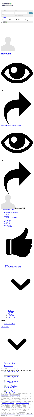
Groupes (7, 225)
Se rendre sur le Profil (7, 209)
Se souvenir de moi (7, 14)
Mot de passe (18, 10)
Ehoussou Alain (6, 54)
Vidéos (7, 223)
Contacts (7, 220)
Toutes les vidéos (9, 324)
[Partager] (17, 124)
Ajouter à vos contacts (6, 125)
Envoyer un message (16, 125)
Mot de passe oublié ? (19, 15)
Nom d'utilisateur (5, 10)
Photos (7, 222)
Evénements (9, 227)
